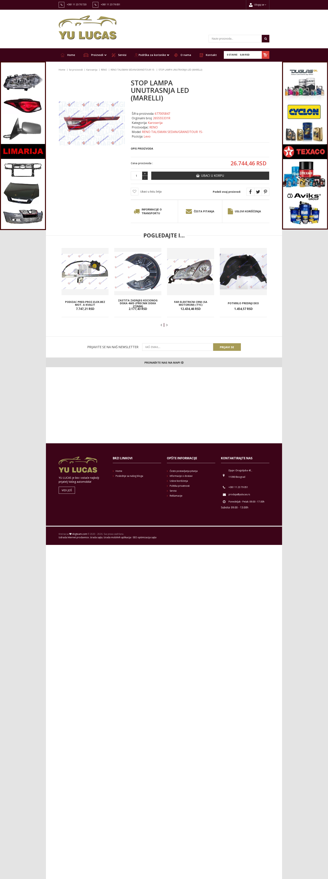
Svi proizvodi (76, 69)
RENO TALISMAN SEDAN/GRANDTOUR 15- (133, 69)
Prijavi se (227, 347)
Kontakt (211, 55)
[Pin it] (265, 192)
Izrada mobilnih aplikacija (117, 537)
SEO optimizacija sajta (144, 537)
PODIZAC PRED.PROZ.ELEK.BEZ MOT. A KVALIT (85, 303)
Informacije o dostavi (181, 476)
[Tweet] (258, 192)
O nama (185, 55)
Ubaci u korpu (211, 176)
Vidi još (67, 490)
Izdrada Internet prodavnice (74, 537)
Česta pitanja (204, 211)
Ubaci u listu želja (151, 191)
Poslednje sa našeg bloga (129, 476)
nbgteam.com (79, 534)
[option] (85, 282)
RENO (104, 69)
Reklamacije (176, 495)
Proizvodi (96, 55)
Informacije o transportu (152, 211)
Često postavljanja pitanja (184, 471)
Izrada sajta (96, 537)
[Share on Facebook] (250, 192)
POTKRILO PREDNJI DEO (243, 303)
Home (70, 55)
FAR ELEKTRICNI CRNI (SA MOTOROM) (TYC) (190, 303)
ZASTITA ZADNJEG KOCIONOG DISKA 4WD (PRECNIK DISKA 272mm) (138, 303)
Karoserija (91, 69)
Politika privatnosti (180, 485)
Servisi (121, 55)
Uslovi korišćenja (248, 211)
